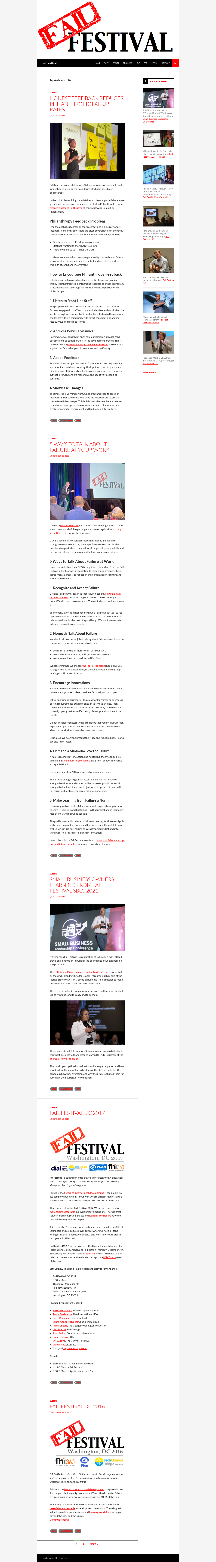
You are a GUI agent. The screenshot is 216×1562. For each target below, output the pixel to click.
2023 (54, 420)
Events (116, 63)
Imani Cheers (60, 1325)
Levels (154, 63)
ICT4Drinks (109, 1257)
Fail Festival (49, 63)
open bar (90, 1253)
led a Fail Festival (69, 525)
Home (97, 63)
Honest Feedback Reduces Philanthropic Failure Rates (86, 104)
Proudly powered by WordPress (55, 1558)
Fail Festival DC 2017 (77, 1113)
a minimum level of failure (76, 760)
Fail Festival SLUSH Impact (158, 155)
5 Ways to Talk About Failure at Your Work (79, 447)
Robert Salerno (61, 1336)
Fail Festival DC (150, 363)
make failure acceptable (62, 1211)
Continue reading (61, 1519)
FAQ (145, 63)
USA (78, 420)
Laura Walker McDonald (66, 1321)
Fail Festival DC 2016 (77, 1406)
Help (138, 63)
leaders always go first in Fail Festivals (87, 344)
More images (150, 372)
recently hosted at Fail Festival (66, 207)
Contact (165, 63)
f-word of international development (84, 1192)
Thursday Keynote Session (64, 1058)
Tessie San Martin (62, 1314)
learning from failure (100, 1215)
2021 (54, 1089)
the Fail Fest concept (93, 665)
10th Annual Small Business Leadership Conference (82, 971)
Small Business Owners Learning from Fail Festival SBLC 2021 (82, 885)
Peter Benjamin (61, 1317)
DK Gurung (59, 1340)
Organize (127, 63)
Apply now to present (75, 1348)
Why (106, 63)
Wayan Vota (59, 1344)
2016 (54, 1531)
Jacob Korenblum (62, 1310)
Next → (94, 1544)
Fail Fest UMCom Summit (155, 197)
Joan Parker (59, 1333)
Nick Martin (59, 1329)
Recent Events (158, 81)
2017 (54, 1382)
